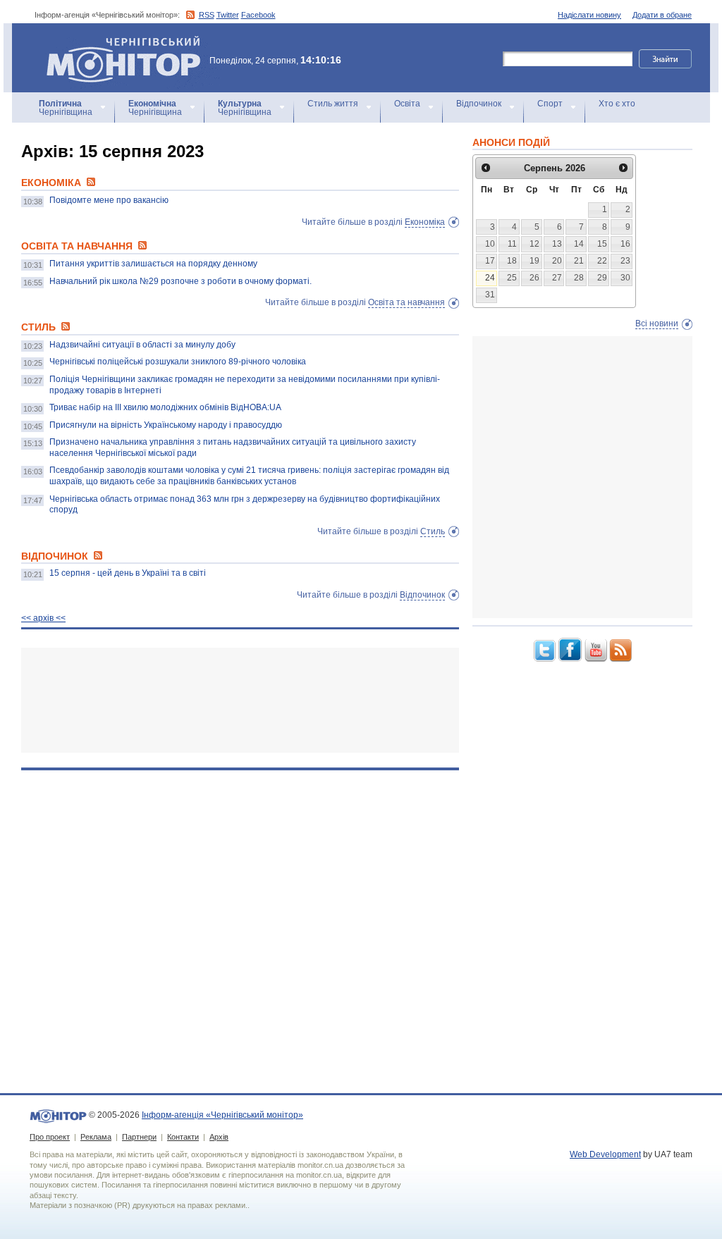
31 (490, 295)
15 (602, 244)
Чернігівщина (65, 108)
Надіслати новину (589, 15)
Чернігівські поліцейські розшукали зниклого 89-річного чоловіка (177, 361)
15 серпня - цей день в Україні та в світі (127, 573)
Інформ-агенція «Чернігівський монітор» (117, 42)
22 (602, 261)
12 (534, 244)
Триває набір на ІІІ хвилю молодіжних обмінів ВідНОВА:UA (165, 407)
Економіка (425, 222)
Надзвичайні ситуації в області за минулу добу (142, 345)
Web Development (605, 1154)
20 (557, 261)
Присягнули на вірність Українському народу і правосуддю (165, 425)
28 (579, 278)
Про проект (50, 1137)
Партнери (139, 1137)
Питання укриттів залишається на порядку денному (153, 264)
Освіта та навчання (406, 302)
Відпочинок (478, 104)
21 (579, 261)
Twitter (227, 15)
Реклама (95, 1137)
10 (490, 244)
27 (557, 278)
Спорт (550, 104)
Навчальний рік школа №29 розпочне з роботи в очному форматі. (180, 281)
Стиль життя (332, 104)
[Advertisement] (240, 700)
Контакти (183, 1137)
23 (625, 261)
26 (534, 278)
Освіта (407, 104)
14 (579, 244)
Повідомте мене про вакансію (109, 200)
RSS (206, 15)
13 (557, 244)
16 (625, 244)
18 (512, 261)
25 (512, 278)
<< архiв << (43, 618)
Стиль (432, 531)
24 (490, 278)
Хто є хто (617, 104)
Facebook (258, 15)
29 (602, 278)
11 (512, 244)
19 (534, 261)
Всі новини (656, 323)
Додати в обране (662, 15)
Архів (218, 1137)
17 (490, 261)
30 (625, 278)
